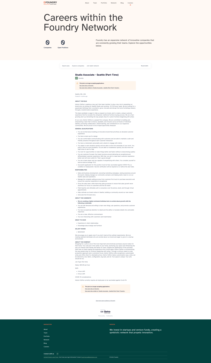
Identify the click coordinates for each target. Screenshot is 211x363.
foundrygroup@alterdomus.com (89, 357)
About (46, 329)
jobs (65, 66)
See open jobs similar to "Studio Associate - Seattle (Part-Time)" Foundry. (99, 87)
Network (46, 340)
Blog (45, 343)
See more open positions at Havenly (105, 300)
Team (45, 333)
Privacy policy (101, 315)
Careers (46, 347)
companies (78, 66)
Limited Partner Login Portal (51, 357)
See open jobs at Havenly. (86, 85)
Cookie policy (109, 315)
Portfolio (47, 336)
